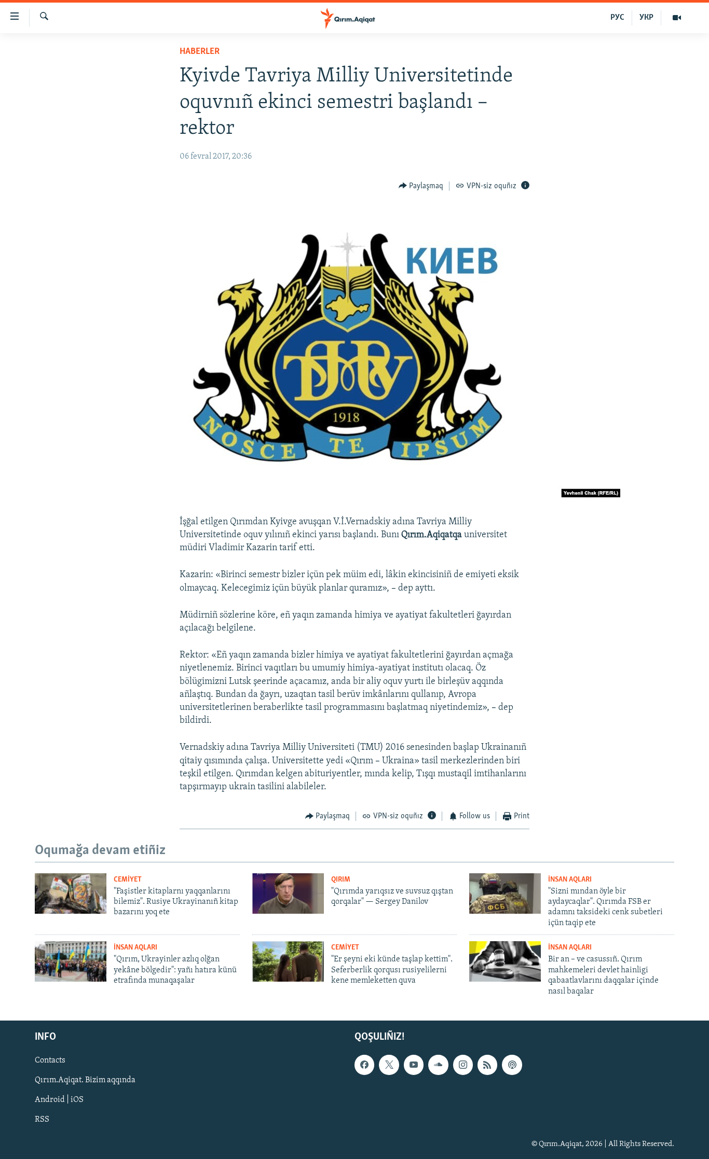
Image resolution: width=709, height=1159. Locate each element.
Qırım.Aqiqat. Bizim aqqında (85, 1080)
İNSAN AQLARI (570, 880)
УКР (646, 17)
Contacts (50, 1060)
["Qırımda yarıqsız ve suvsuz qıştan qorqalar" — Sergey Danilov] (288, 893)
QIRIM (340, 880)
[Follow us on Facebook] (364, 1064)
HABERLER (200, 52)
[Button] (421, 186)
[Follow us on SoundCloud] (438, 1064)
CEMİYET (128, 880)
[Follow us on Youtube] (414, 1064)
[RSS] (487, 1064)
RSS (42, 1119)
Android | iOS (59, 1100)
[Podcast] (512, 1064)
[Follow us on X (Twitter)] (389, 1064)
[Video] (676, 17)
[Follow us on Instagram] (463, 1064)
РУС (617, 17)
